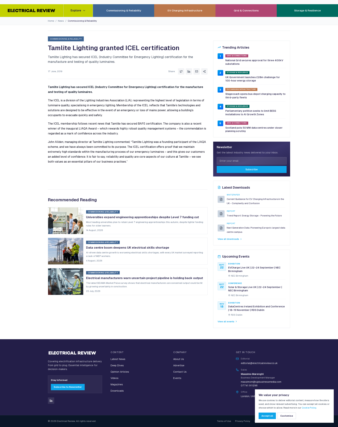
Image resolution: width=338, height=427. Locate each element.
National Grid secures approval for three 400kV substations (254, 62)
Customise (286, 416)
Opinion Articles (120, 371)
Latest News (118, 359)
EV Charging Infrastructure (185, 10)
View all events (226, 321)
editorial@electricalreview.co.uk (259, 363)
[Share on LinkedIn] (189, 71)
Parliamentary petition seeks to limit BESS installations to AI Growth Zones (250, 112)
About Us (178, 359)
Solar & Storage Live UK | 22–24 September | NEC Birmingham (255, 289)
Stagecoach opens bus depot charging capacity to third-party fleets (255, 96)
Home (51, 21)
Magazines (117, 384)
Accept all (267, 416)
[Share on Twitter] (181, 71)
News (61, 21)
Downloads (117, 390)
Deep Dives (117, 365)
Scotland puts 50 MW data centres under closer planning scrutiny (254, 129)
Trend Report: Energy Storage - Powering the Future (254, 215)
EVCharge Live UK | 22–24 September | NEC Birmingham (254, 269)
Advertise (178, 365)
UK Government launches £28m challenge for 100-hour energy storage (252, 79)
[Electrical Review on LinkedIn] (51, 400)
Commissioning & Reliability (123, 10)
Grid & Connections (246, 10)
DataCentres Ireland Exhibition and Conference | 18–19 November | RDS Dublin (256, 308)
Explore (76, 10)
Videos (114, 378)
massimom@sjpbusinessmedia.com (261, 381)
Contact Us (180, 371)
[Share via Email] (196, 71)
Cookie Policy (309, 407)
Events (177, 378)
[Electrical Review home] (31, 10)
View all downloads (228, 239)
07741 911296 (249, 385)
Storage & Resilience (307, 10)
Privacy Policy (242, 421)
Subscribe (251, 169)
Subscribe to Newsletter (68, 387)
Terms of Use (224, 421)
